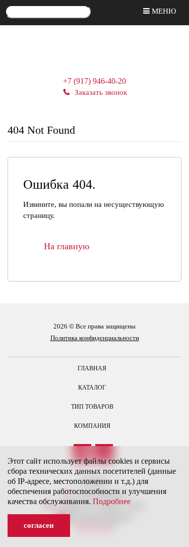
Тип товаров (92, 406)
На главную (66, 246)
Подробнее (112, 501)
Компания (92, 425)
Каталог (92, 387)
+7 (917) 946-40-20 (94, 81)
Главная (92, 368)
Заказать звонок (101, 92)
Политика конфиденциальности (94, 338)
